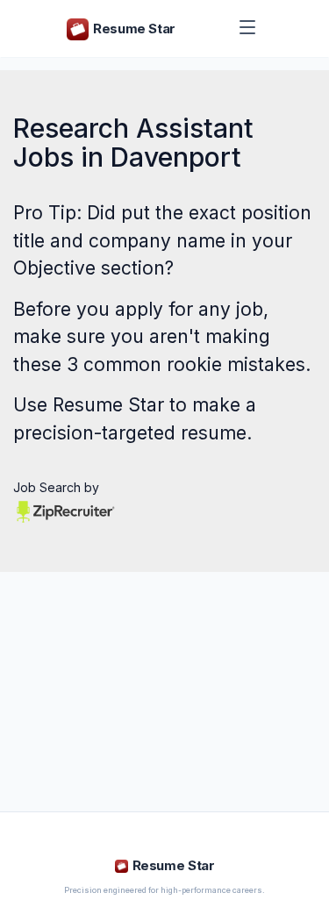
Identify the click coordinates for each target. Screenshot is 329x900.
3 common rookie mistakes (186, 364)
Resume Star (108, 405)
